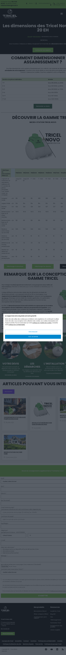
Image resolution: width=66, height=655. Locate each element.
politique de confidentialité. (17, 325)
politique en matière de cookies (41, 323)
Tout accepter (33, 337)
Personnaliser (33, 332)
